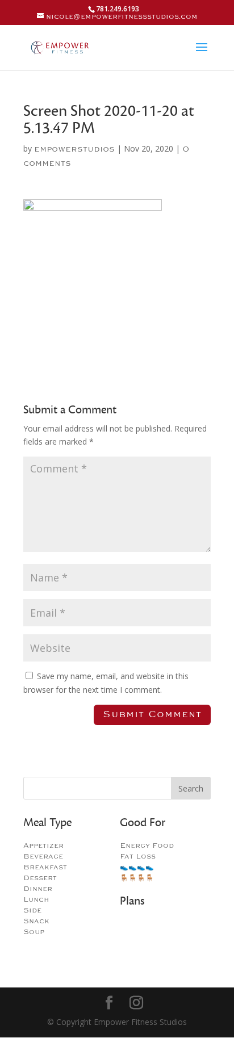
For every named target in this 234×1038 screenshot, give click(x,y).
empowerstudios (74, 149)
